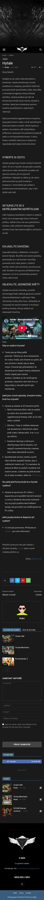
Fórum (21, 893)
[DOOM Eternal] (7, 811)
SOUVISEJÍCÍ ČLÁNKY (12, 630)
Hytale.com (36, 558)
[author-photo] (22, 615)
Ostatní (11, 55)
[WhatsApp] (28, 580)
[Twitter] (17, 580)
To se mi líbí (35, 761)
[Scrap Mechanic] (8, 650)
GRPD (15, 893)
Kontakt (28, 893)
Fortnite (39, 595)
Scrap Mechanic (22, 647)
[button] (4, 50)
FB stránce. (36, 475)
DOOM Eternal (19, 808)
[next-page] (7, 670)
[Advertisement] (22, 23)
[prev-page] (3, 670)
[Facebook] (12, 580)
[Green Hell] (8, 639)
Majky (7, 67)
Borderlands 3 (21, 659)
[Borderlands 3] (8, 661)
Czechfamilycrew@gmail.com (28, 868)
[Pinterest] (23, 580)
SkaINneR (16, 811)
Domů (4, 55)
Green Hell (19, 636)
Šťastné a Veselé (8, 595)
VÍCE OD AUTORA (28, 630)
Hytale (21, 548)
